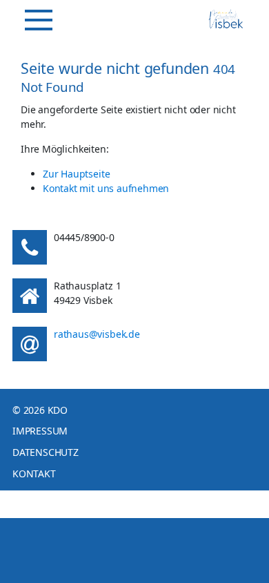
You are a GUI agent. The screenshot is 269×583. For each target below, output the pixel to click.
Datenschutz (45, 452)
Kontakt (34, 473)
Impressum (40, 430)
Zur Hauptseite (76, 173)
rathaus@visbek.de (97, 334)
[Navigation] (38, 20)
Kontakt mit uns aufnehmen (106, 188)
